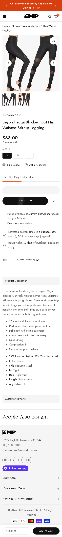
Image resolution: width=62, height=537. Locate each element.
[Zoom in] (53, 41)
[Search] (49, 16)
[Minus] (7, 190)
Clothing (16, 26)
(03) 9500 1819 (11, 445)
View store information (19, 223)
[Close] (56, 517)
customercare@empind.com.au (19, 450)
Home (5, 26)
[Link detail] (5, 460)
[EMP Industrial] (31, 16)
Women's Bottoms (31, 26)
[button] (6, 6)
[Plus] (55, 190)
